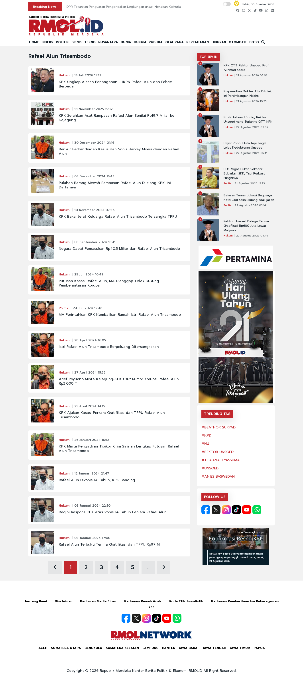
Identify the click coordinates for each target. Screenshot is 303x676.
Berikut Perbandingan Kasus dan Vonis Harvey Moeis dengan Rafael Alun (119, 151)
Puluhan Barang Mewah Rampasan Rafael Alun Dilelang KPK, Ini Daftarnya (115, 185)
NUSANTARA (108, 42)
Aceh (42, 648)
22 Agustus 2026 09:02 (252, 127)
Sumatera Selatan (122, 648)
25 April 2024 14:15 (89, 406)
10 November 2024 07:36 (94, 210)
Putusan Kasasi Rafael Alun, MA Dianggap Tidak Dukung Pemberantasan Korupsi (109, 283)
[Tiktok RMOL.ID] (236, 509)
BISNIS (76, 42)
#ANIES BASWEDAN (218, 476)
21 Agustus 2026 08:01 (251, 75)
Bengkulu (93, 648)
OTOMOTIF (238, 42)
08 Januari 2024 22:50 (92, 505)
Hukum (64, 75)
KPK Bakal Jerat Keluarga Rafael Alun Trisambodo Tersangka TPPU (118, 216)
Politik (63, 308)
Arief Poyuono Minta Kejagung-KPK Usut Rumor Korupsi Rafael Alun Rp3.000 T (119, 381)
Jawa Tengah (214, 648)
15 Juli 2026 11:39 (87, 75)
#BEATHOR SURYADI (218, 427)
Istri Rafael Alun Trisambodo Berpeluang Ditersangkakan (109, 347)
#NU (205, 443)
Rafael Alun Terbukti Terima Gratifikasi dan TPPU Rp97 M (109, 544)
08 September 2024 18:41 (95, 242)
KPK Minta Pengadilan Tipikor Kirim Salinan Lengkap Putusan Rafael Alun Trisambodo (119, 448)
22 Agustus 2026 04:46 (252, 236)
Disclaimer (63, 601)
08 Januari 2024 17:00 (92, 538)
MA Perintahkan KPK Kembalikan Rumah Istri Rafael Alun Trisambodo (120, 314)
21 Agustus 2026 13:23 (250, 183)
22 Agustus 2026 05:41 (251, 153)
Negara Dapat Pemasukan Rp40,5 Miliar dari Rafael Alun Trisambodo (119, 248)
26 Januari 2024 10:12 (91, 440)
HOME (34, 42)
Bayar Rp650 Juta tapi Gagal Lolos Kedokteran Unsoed (245, 145)
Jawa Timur (240, 648)
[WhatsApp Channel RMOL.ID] (256, 509)
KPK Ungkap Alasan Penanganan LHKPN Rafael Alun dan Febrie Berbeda (115, 84)
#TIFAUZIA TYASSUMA (220, 460)
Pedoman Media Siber (98, 601)
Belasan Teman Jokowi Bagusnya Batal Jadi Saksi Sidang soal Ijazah (249, 197)
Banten (168, 648)
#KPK (206, 435)
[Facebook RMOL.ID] (205, 509)
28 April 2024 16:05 (90, 340)
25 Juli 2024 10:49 (88, 274)
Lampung (150, 648)
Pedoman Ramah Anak (142, 601)
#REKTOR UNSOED (217, 452)
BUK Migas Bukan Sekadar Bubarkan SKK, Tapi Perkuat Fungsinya (244, 173)
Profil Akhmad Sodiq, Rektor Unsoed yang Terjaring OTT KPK (248, 119)
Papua (259, 648)
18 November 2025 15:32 (93, 109)
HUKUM (140, 42)
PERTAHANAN (197, 42)
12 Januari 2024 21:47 (91, 473)
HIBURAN (218, 42)
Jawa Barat (189, 648)
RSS (151, 607)
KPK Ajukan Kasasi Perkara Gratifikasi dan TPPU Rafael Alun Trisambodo (112, 415)
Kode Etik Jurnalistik (186, 601)
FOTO (254, 42)
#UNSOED (209, 468)
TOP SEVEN (208, 56)
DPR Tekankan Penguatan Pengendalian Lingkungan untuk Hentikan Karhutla (124, 7)
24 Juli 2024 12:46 (87, 308)
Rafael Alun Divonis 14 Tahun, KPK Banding (97, 480)
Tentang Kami (35, 601)
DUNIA (126, 42)
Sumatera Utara (66, 648)
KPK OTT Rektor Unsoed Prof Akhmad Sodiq (246, 67)
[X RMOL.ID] (216, 509)
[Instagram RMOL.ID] (226, 509)
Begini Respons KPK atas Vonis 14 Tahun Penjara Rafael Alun (113, 512)
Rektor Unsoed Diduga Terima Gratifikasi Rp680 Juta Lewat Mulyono (246, 225)
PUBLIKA (156, 42)
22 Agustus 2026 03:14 (250, 205)
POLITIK (62, 42)
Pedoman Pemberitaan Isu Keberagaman (245, 601)
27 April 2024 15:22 (90, 372)
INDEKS (47, 42)
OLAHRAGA (174, 42)
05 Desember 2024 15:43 (94, 176)
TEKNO (90, 42)
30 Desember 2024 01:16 (94, 142)
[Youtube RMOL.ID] (246, 509)
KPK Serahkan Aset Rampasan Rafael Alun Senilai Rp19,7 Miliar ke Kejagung (116, 117)
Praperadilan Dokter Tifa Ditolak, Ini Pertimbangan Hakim (248, 93)
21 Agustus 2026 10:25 (251, 101)
